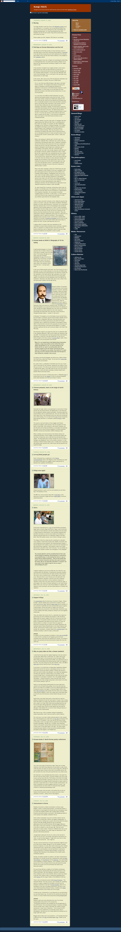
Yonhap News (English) (80, 192)
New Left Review (41, 690)
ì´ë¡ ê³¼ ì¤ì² (77, 183)
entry (65, 374)
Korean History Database (80, 224)
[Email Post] (66, 40)
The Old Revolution (79, 127)
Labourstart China (78, 199)
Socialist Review (78, 251)
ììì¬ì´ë (75, 176)
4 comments (62, 448)
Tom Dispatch (77, 119)
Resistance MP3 (78, 246)
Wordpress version (72, 9)
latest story (36, 664)
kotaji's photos (80, 108)
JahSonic (76, 122)
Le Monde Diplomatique (80, 243)
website (48, 376)
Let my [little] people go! (79, 49)
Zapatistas (55, 859)
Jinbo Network (77, 184)
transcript (65, 52)
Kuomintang (60, 303)
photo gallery (57, 496)
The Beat (76, 261)
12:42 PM (45, 796)
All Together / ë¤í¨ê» (79, 172)
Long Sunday (77, 160)
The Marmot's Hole (78, 153)
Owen (77, 24)
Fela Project (77, 260)
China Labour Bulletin (79, 201)
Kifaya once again (78, 51)
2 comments (62, 40)
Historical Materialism (79, 219)
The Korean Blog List (77, 98)
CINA (75, 145)
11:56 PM (45, 447)
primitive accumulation (51, 218)
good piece (57, 494)
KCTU (75, 181)
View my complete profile (80, 29)
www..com (78, 103)
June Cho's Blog (78, 151)
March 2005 (76, 74)
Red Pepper (77, 239)
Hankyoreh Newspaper (79, 173)
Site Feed (74, 96)
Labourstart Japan (78, 204)
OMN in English (78, 170)
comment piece (60, 629)
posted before (39, 601)
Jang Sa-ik (77, 263)
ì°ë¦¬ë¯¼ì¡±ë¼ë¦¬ (78, 191)
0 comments (62, 233)
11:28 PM (45, 922)
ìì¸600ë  (76, 228)
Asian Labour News (79, 202)
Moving (75, 37)
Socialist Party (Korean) (80, 187)
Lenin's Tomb (77, 116)
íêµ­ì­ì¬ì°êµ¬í (77, 227)
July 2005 (76, 82)
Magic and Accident (79, 258)
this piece (57, 718)
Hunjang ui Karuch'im (79, 140)
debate (64, 888)
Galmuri (38, 877)
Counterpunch (77, 236)
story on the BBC (63, 635)
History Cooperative (79, 222)
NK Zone (76, 150)
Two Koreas (77, 137)
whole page (64, 359)
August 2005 (77, 84)
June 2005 (76, 80)
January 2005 (77, 70)
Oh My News (77, 169)
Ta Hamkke (38, 57)
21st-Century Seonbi (79, 146)
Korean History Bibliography (81, 225)
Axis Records (77, 268)
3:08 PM (45, 40)
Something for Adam (79, 131)
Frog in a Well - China (79, 217)
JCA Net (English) (78, 206)
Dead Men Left (77, 124)
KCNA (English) (78, 189)
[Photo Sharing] (44, 762)
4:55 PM (45, 465)
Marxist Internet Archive (80, 245)
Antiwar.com (77, 242)
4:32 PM (45, 233)
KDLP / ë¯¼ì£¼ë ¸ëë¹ (79, 180)
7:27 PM (45, 644)
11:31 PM (45, 732)
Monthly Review (78, 250)
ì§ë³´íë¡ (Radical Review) (80, 178)
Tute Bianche (46, 859)
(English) (83, 184)
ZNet (75, 234)
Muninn (76, 142)
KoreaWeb (76, 194)
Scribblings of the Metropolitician (82, 143)
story (50, 527)
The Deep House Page (79, 265)
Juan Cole (76, 117)
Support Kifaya (77, 55)
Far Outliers (77, 130)
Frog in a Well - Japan (79, 216)
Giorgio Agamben (55, 884)
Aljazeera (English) (78, 240)
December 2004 (77, 68)
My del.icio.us (75, 101)
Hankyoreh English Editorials (81, 175)
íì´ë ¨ (75, 186)
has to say (56, 664)
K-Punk (76, 162)
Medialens (76, 237)
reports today (54, 604)
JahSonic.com (77, 257)
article (59, 418)
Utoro (75, 53)
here (43, 257)
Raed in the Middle (78, 128)
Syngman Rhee (56, 338)
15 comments (61, 922)
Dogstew (76, 148)
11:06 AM (45, 500)
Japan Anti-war (77, 207)
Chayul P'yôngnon (58, 880)
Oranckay (76, 154)
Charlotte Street (78, 163)
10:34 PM (45, 380)
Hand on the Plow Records (80, 269)
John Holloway (37, 859)
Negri (66, 858)
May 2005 (76, 78)
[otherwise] (77, 139)
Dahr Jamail (77, 121)
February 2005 (77, 72)
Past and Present (78, 221)
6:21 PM (45, 590)
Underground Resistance (80, 266)
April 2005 (76, 76)
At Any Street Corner (79, 125)
